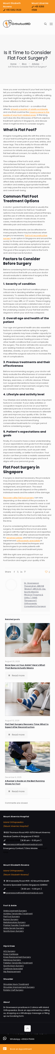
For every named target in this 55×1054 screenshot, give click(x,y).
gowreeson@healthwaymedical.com (24, 844)
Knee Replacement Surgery (17, 957)
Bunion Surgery (10, 919)
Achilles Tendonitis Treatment (18, 913)
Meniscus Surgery (12, 959)
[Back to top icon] (27, 1028)
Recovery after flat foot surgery (18, 497)
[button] (27, 1039)
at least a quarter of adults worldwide (29, 109)
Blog (24, 63)
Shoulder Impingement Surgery (19, 987)
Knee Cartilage (10, 954)
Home (13, 63)
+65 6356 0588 (12, 840)
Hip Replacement (12, 971)
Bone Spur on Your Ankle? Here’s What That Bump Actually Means (25, 666)
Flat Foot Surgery (11, 916)
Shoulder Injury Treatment (16, 984)
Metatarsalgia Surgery (14, 922)
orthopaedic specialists (28, 540)
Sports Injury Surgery (13, 931)
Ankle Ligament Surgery (15, 910)
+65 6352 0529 (13, 9)
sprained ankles (14, 537)
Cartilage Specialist (13, 968)
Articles (35, 63)
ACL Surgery (9, 951)
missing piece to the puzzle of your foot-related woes (26, 113)
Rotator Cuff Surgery (13, 990)
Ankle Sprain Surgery (13, 928)
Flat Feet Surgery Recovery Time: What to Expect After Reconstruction (27, 726)
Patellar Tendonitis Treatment (18, 962)
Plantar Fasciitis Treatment (16, 925)
